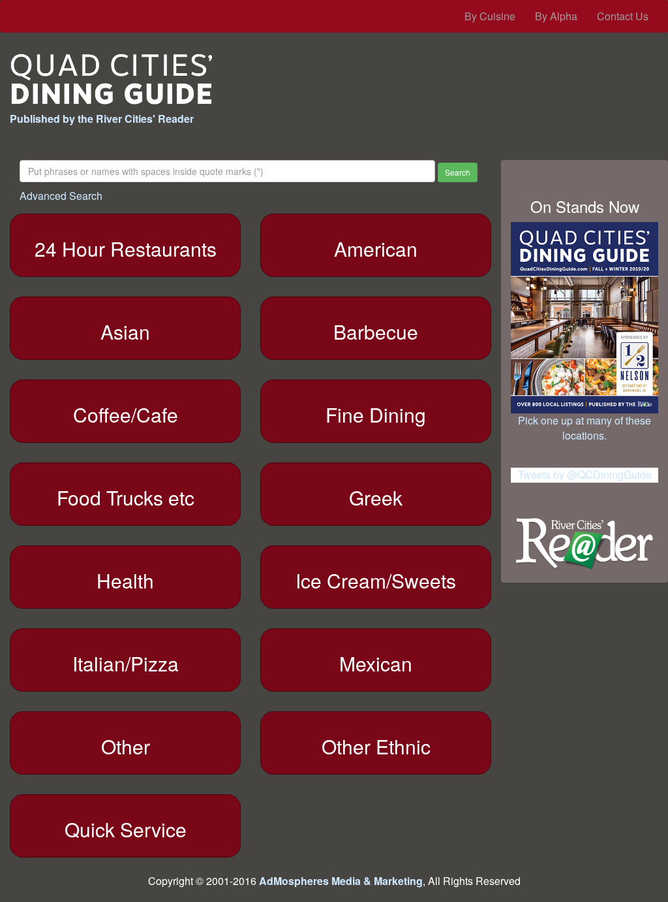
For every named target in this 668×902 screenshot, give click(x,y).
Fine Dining (376, 414)
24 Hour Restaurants (126, 248)
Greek (375, 497)
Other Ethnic (376, 746)
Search (457, 172)
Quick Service (126, 829)
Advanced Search (61, 195)
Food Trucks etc (125, 497)
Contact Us (622, 16)
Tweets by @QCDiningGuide (585, 474)
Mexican (375, 663)
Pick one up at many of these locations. (584, 428)
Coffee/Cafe (125, 414)
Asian (125, 331)
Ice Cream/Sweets (376, 580)
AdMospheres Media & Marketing (341, 880)
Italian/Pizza (125, 663)
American (376, 248)
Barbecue (375, 331)
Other (125, 746)
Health (125, 580)
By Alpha (556, 16)
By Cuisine (489, 16)
